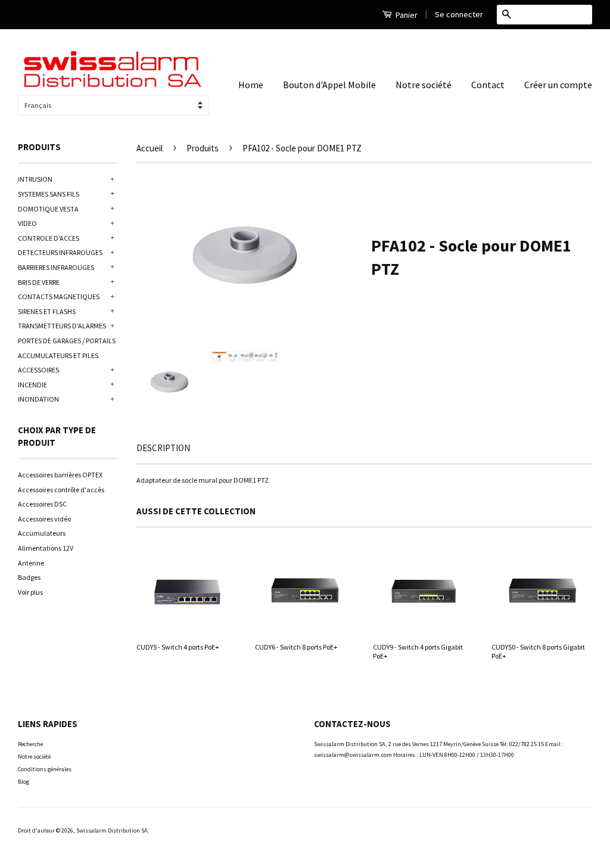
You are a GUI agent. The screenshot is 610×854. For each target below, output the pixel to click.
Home (250, 85)
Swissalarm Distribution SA (112, 830)
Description (163, 448)
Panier (406, 15)
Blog (23, 781)
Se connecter (459, 14)
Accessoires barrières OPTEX (60, 474)
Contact (488, 85)
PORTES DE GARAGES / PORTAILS (67, 340)
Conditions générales (44, 769)
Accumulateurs (42, 533)
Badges (29, 577)
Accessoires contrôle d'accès (61, 489)
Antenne (31, 562)
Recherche (30, 744)
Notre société (424, 85)
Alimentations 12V (45, 548)
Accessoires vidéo (44, 518)
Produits (202, 148)
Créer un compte (558, 85)
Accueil (149, 148)
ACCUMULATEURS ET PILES (58, 355)
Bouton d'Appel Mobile (329, 85)
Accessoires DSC (42, 503)
